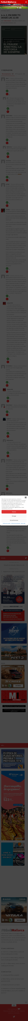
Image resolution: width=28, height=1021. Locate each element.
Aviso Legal (23, 523)
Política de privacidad (15, 523)
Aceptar (14, 512)
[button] (25, 497)
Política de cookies (6, 523)
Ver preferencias (14, 520)
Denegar (14, 516)
